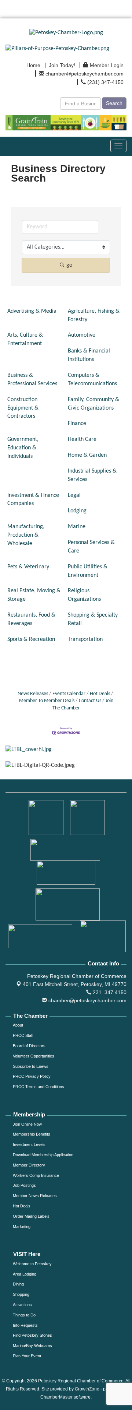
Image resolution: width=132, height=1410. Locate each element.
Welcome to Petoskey (32, 1264)
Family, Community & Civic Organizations (93, 404)
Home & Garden (87, 455)
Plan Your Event (27, 1356)
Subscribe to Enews (30, 1066)
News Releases (33, 693)
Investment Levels (29, 1144)
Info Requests (25, 1325)
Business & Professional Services (32, 379)
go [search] (69, 265)
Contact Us (90, 700)
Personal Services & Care (91, 547)
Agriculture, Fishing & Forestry (94, 315)
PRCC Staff (23, 1035)
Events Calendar (68, 693)
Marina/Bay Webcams (32, 1345)
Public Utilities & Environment (87, 571)
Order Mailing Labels (31, 1216)
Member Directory (29, 1165)
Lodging (77, 511)
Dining (18, 1284)
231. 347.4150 (108, 992)
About (18, 1025)
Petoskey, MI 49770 (74, 984)
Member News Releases (35, 1195)
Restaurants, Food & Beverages (31, 619)
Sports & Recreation (31, 639)
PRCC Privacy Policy (32, 1076)
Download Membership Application (43, 1155)
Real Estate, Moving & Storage (33, 595)
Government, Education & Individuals (22, 447)
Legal (74, 495)
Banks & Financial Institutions (89, 355)
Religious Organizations (84, 595)
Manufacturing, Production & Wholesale (25, 535)
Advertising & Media (31, 311)
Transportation (85, 639)
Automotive (81, 335)
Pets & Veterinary (28, 567)
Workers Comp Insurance (36, 1175)
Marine (76, 527)
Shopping (21, 1294)
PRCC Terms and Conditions (38, 1086)
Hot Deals (100, 693)
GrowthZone (87, 1389)
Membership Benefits (31, 1134)
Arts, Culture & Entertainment (25, 339)
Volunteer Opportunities (33, 1056)
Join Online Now (27, 1124)
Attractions (22, 1304)
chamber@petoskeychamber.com (86, 1000)
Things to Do (24, 1315)
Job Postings (24, 1185)
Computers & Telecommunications (92, 379)
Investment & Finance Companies (33, 499)
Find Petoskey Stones (32, 1335)
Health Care (82, 439)
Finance (77, 424)
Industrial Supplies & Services (92, 475)
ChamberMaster (56, 1397)
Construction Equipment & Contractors (22, 408)
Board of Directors (29, 1046)
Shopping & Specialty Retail (93, 619)
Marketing (21, 1226)
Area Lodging (24, 1274)
